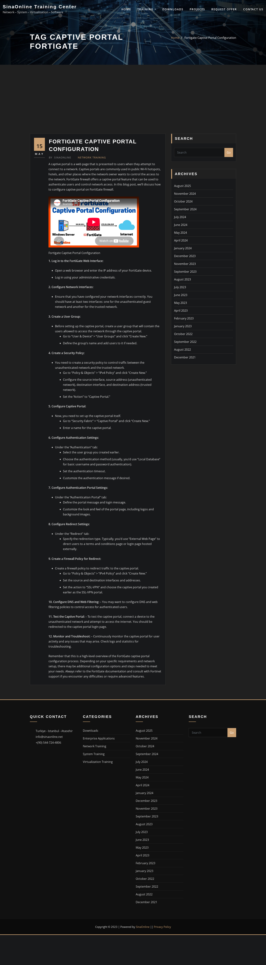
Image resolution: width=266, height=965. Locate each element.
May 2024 (180, 233)
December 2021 (185, 357)
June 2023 (180, 295)
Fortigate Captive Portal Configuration (210, 38)
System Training (94, 754)
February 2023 (184, 318)
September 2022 (185, 342)
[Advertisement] (133, 106)
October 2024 (183, 201)
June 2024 (180, 225)
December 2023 (185, 256)
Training (146, 9)
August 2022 (182, 350)
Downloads (172, 9)
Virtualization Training (98, 762)
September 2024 (185, 209)
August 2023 (182, 279)
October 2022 (183, 334)
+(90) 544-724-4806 (48, 743)
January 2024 (183, 248)
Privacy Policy (162, 927)
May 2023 (180, 303)
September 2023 (185, 272)
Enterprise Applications (99, 738)
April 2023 (181, 311)
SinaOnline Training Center (40, 6)
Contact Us (253, 9)
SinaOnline (60, 157)
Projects (197, 9)
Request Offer (224, 9)
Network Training (92, 157)
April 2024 (181, 240)
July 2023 (180, 287)
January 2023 (183, 326)
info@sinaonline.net (49, 737)
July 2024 (180, 217)
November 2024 (185, 194)
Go (229, 152)
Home (126, 9)
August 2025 (182, 186)
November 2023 (185, 264)
